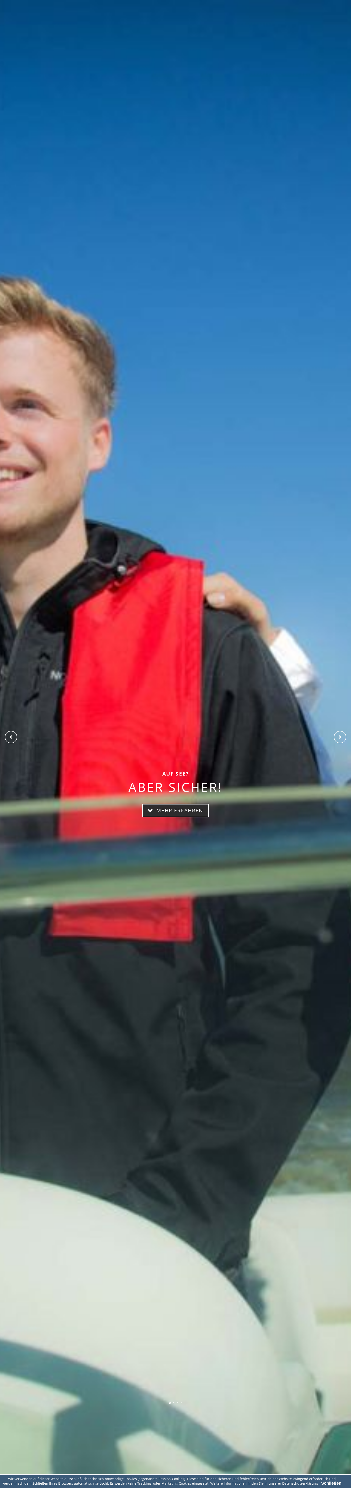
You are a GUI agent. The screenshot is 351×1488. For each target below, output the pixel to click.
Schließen (331, 1483)
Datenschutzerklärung (300, 1483)
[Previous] (11, 737)
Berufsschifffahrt (177, 1403)
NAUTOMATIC (181, 1403)
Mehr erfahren (179, 810)
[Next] (340, 737)
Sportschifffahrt (170, 1403)
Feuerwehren (174, 1403)
